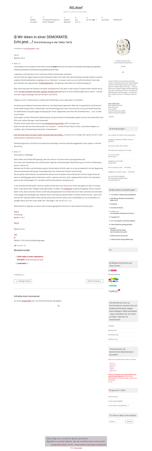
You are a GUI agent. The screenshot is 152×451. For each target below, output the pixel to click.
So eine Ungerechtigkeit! (115, 401)
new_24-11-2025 (118, 390)
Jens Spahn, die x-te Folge (120, 146)
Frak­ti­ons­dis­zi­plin (46, 83)
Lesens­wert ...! (22, 263)
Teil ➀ (16, 211)
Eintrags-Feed (112, 330)
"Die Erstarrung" (113, 397)
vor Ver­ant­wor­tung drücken (53, 123)
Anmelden (111, 326)
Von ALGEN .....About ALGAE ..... (114, 156)
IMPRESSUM (117, 20)
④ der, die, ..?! (91, 20)
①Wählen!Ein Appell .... (34, 19)
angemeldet (26, 301)
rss (109, 382)
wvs (38, 48)
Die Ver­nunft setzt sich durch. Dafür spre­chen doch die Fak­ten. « (39, 135)
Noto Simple (78, 448)
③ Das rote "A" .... (78, 20)
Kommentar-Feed (113, 335)
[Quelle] (123, 66)
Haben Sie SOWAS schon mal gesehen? (124, 135)
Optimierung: (121, 212)
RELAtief (76, 7)
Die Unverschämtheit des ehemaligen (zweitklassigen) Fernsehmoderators (117, 178)
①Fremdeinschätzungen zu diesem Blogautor (51, 19)
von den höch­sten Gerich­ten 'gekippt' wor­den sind (38, 91)
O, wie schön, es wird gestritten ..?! (118, 405)
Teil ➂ (16, 223)
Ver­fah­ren (68, 189)
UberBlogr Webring (114, 274)
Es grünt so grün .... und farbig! (122, 167)
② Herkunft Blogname (67, 20)
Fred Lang (111, 150)
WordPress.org (112, 339)
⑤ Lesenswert (105, 19)
